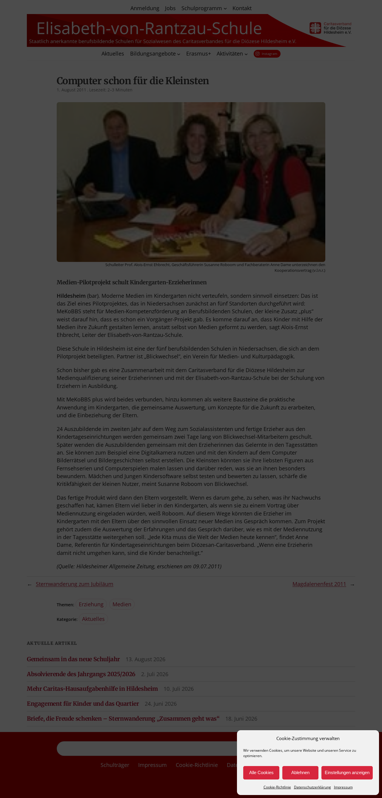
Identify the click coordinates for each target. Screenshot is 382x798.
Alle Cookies (261, 772)
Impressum (343, 787)
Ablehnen (300, 772)
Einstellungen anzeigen (347, 772)
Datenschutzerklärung (312, 787)
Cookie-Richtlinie (277, 787)
